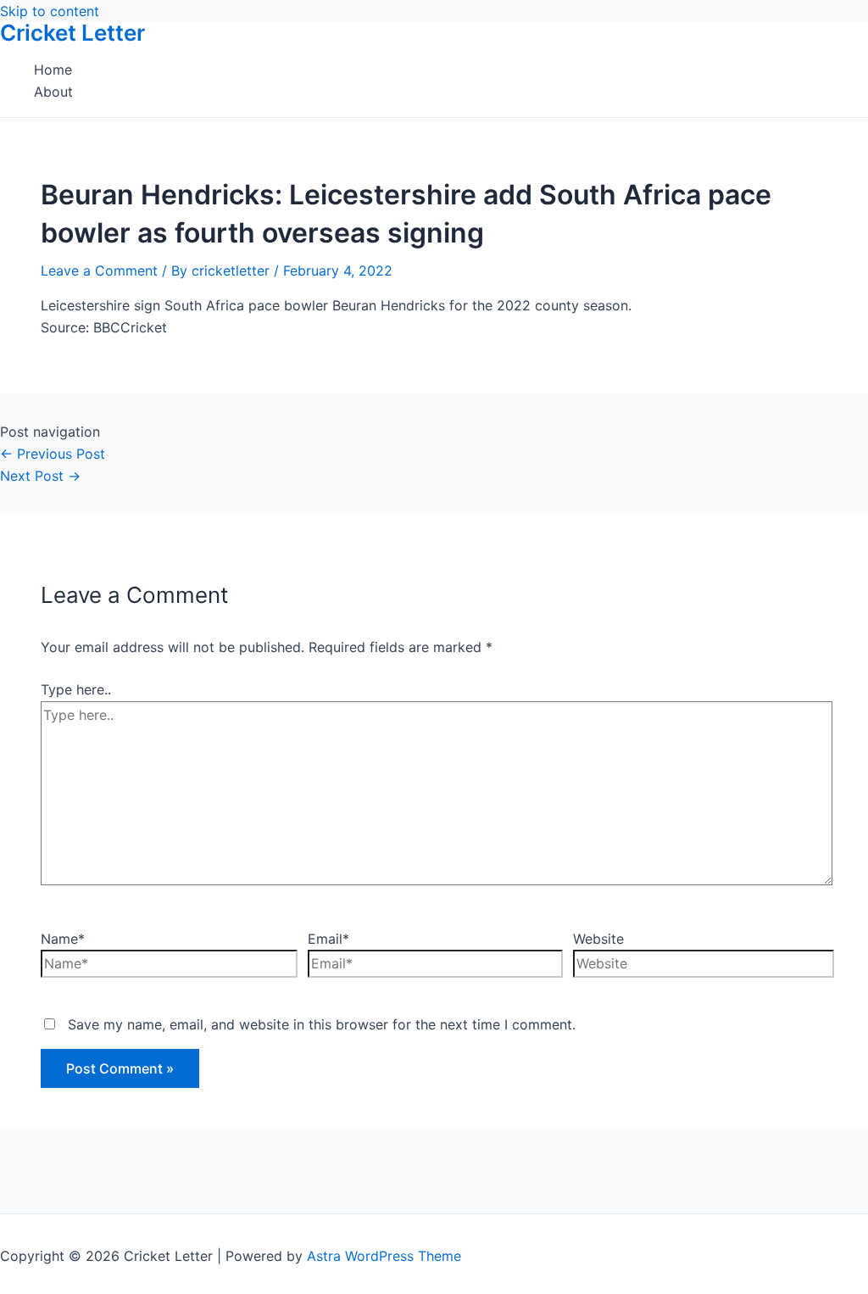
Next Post (40, 475)
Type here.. (76, 689)
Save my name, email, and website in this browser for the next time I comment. (322, 1024)
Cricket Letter (72, 33)
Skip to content (49, 11)
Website (598, 938)
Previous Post (52, 453)
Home (53, 69)
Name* (63, 938)
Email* (328, 938)
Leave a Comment (99, 270)
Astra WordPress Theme (384, 1255)
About (53, 91)
